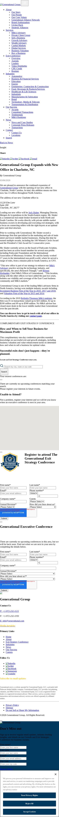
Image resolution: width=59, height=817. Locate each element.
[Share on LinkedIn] (5, 159)
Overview (15, 58)
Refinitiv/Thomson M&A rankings (36, 298)
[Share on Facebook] (24, 159)
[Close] (1, 452)
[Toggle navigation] (24, 3)
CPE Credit (16, 68)
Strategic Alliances (19, 27)
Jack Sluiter (33, 212)
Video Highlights (19, 66)
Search (9, 138)
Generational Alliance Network (25, 20)
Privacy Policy (12, 705)
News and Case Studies (22, 122)
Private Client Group (20, 35)
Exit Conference (13, 56)
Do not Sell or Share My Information (22, 710)
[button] (28, 414)
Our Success (11, 107)
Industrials (16, 94)
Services (9, 30)
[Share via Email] (33, 159)
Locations (15, 135)
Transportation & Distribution (24, 104)
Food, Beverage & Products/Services (28, 89)
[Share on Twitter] (14, 159)
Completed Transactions (22, 112)
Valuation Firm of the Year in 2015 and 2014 (24, 293)
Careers (9, 652)
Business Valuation (20, 50)
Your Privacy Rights (29, 795)
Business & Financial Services (25, 79)
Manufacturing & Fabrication (24, 97)
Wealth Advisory (19, 43)
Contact (9, 130)
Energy (14, 84)
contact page (36, 316)
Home (8, 637)
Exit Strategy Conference (17, 642)
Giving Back (17, 25)
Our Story (15, 12)
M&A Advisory (18, 32)
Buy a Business (18, 53)
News (8, 120)
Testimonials (17, 114)
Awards (14, 109)
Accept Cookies (29, 812)
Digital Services (18, 48)
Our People (16, 15)
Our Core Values (19, 17)
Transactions (17, 127)
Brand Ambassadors (20, 22)
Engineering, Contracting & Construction (30, 86)
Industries (10, 73)
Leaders (15, 63)
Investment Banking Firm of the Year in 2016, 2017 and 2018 (28, 291)
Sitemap (9, 707)
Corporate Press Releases (22, 125)
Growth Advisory (19, 40)
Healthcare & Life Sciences (23, 91)
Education (16, 81)
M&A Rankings (18, 117)
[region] (29, 793)
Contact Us (16, 132)
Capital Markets (18, 45)
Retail (14, 99)
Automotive (16, 76)
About (8, 9)
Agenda (15, 61)
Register (15, 71)
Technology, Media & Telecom (25, 102)
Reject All (29, 803)
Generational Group (9, 188)
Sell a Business (18, 38)
